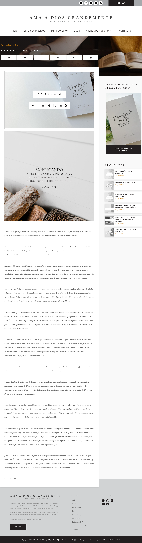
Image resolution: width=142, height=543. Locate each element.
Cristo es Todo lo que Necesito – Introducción (126, 207)
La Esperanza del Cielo (125, 183)
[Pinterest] (91, 3)
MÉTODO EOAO (59, 31)
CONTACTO (125, 31)
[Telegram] (101, 3)
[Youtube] (96, 3)
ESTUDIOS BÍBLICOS (34, 31)
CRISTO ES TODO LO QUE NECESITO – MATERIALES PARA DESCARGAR (127, 219)
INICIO (14, 31)
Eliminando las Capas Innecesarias (124, 195)
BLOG (77, 31)
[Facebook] (81, 3)
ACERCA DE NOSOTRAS (98, 31)
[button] (9, 57)
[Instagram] (86, 3)
